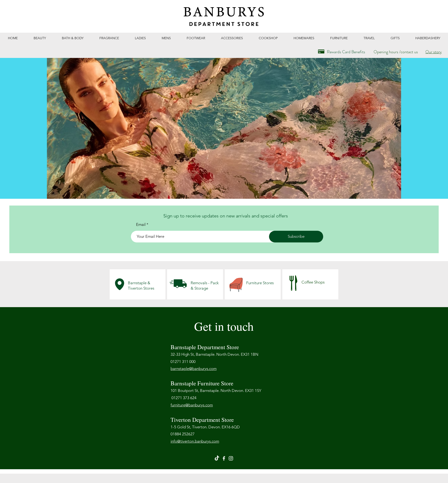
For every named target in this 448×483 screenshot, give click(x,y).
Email (141, 225)
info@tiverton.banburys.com (195, 441)
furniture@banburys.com (192, 405)
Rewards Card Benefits (346, 52)
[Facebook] (224, 458)
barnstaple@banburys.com (194, 368)
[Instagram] (231, 458)
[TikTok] (217, 458)
